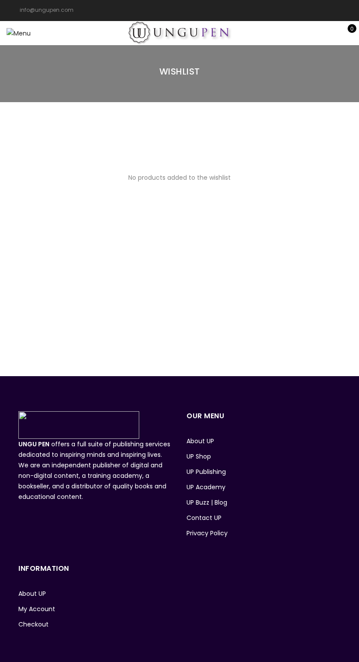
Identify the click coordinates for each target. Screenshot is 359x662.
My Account (36, 609)
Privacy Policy (207, 533)
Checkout (33, 624)
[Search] (305, 33)
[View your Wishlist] (332, 33)
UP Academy (206, 487)
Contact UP (204, 517)
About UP (200, 441)
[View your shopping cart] (345, 33)
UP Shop (199, 456)
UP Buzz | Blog (207, 502)
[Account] (318, 33)
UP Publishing (206, 471)
